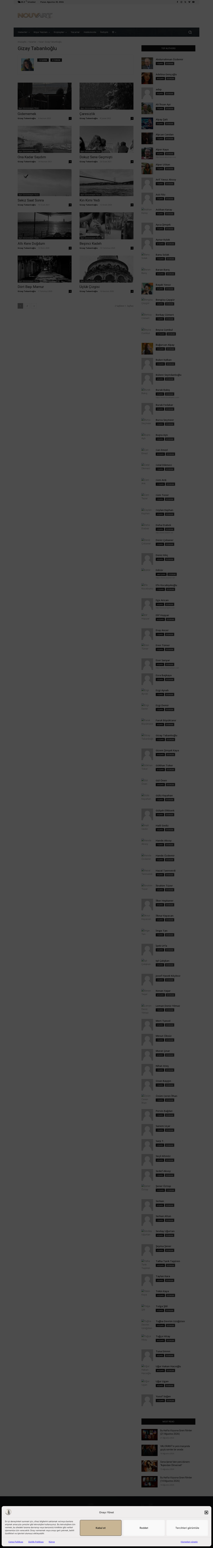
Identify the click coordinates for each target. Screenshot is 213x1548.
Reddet (144, 1527)
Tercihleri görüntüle (187, 1527)
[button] (206, 1512)
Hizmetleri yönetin (189, 1541)
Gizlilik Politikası (36, 1541)
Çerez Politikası (15, 1541)
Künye (52, 1541)
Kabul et (101, 1527)
